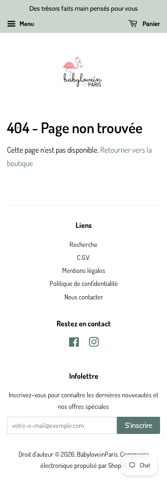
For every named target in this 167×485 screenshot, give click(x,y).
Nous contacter (83, 296)
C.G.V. (83, 257)
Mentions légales (83, 270)
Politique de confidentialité (84, 283)
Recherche (83, 244)
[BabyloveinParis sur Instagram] (94, 343)
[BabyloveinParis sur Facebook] (74, 343)
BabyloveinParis (97, 454)
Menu (26, 23)
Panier (150, 23)
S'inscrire (138, 425)
